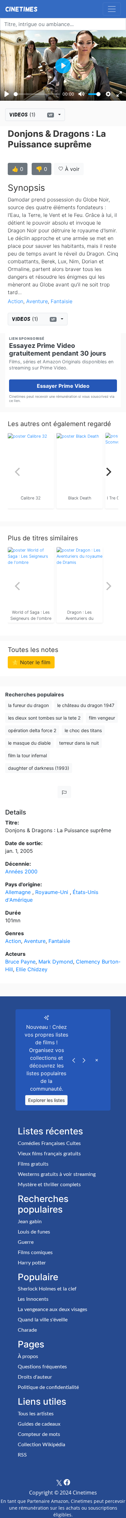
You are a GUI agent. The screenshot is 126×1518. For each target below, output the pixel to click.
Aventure (37, 301)
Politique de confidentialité (48, 1387)
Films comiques (35, 1252)
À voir (71, 169)
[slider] (37, 94)
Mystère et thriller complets (49, 1184)
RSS (22, 1454)
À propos (28, 1356)
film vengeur (102, 718)
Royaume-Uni (52, 892)
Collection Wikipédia (41, 1444)
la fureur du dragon (28, 705)
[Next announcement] (84, 1060)
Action (15, 301)
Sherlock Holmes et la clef (47, 1288)
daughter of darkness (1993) (38, 768)
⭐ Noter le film (31, 662)
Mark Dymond (55, 961)
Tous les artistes (36, 1413)
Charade (27, 1330)
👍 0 (17, 169)
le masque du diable (29, 743)
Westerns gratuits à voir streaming (57, 1174)
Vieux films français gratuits (49, 1153)
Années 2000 (21, 871)
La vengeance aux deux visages (52, 1309)
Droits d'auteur (35, 1377)
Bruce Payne (20, 961)
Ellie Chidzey (31, 969)
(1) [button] (31, 114)
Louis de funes (34, 1231)
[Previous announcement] (73, 1060)
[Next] (108, 472)
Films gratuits (33, 1164)
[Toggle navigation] (112, 9)
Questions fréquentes (42, 1366)
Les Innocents (33, 1299)
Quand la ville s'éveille (43, 1319)
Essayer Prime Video (63, 386)
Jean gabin (30, 1221)
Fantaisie (61, 301)
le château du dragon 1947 (85, 705)
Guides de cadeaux (39, 1424)
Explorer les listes (46, 1100)
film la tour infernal (27, 755)
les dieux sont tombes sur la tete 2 (44, 718)
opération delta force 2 (32, 730)
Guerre (26, 1242)
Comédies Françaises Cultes (49, 1143)
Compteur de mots (39, 1434)
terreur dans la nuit (79, 743)
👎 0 (41, 169)
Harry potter (32, 1262)
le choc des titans (83, 730)
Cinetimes (21, 9)
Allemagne (18, 892)
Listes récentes (50, 1131)
